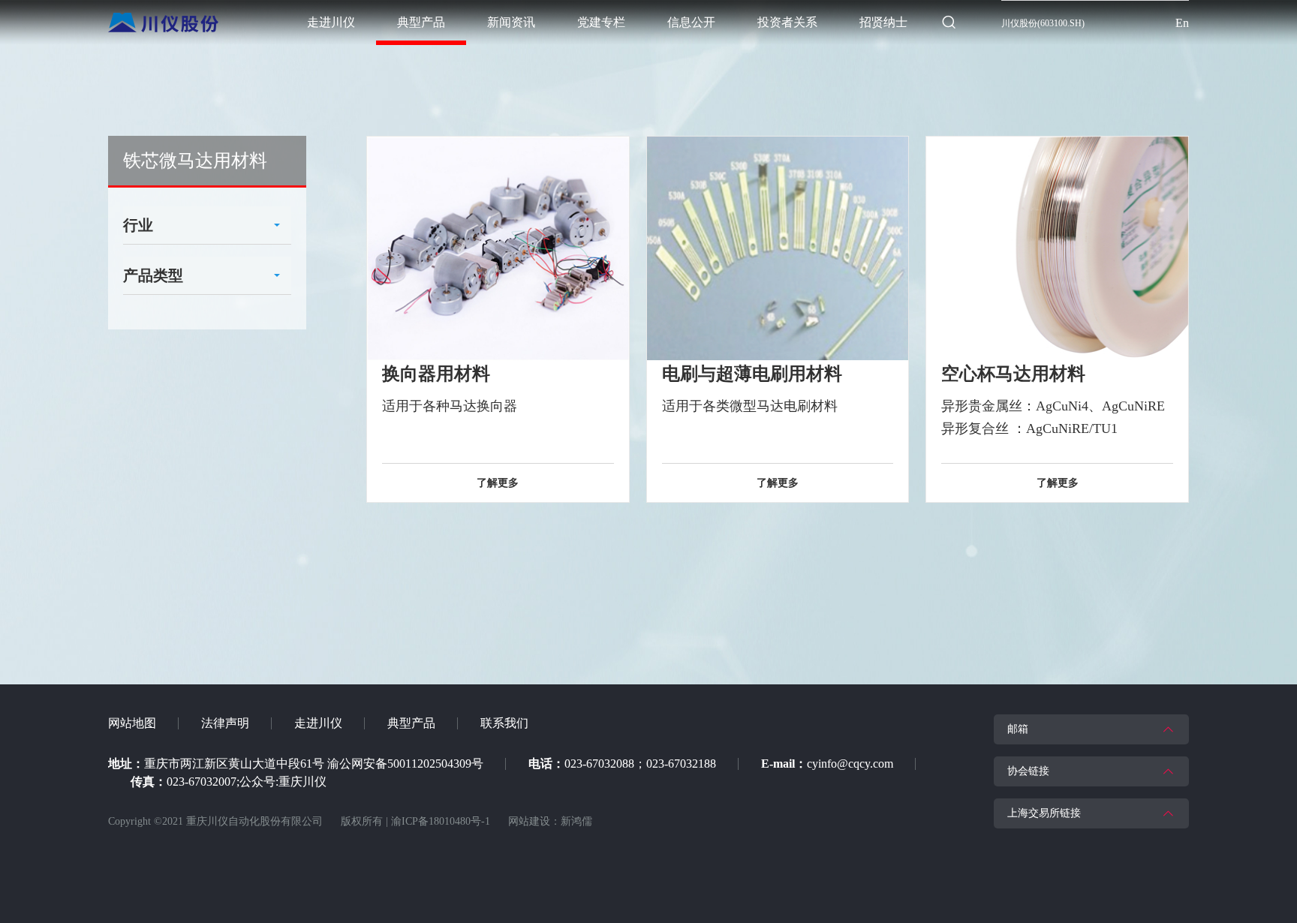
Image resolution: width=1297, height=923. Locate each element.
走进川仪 (318, 723)
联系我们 (504, 723)
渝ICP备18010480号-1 (440, 821)
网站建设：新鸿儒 (550, 821)
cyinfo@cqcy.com (850, 763)
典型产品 (411, 723)
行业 (138, 225)
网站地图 (132, 723)
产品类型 (153, 275)
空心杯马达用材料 (1013, 373)
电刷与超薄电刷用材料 (752, 373)
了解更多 (498, 483)
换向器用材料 (436, 373)
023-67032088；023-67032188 (640, 763)
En (1182, 23)
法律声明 (225, 723)
